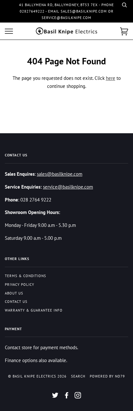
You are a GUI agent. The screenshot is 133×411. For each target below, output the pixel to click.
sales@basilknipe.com (59, 174)
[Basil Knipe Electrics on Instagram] (78, 396)
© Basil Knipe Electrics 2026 (37, 376)
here (110, 78)
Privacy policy (19, 284)
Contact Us (16, 301)
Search (78, 376)
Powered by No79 (107, 376)
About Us (14, 293)
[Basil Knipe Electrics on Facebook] (66, 396)
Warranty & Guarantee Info (34, 310)
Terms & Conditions (25, 276)
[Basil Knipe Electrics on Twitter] (55, 396)
